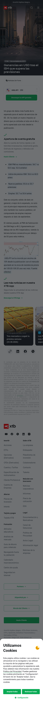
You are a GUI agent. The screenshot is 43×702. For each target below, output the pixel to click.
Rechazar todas (31, 691)
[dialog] (21, 670)
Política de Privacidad (12, 671)
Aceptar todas (12, 691)
